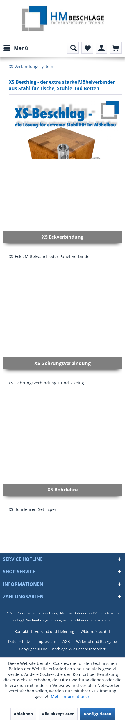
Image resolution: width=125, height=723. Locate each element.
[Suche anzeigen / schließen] (73, 48)
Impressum (46, 641)
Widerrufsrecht (93, 631)
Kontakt (21, 631)
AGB (66, 641)
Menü (21, 47)
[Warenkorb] (116, 48)
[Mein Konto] (101, 48)
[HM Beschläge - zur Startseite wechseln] (62, 19)
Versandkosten (106, 613)
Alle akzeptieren (58, 714)
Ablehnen (23, 714)
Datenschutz (19, 641)
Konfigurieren (97, 714)
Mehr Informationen (70, 696)
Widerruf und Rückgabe (96, 641)
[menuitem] (15, 48)
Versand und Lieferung (54, 631)
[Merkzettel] (87, 48)
